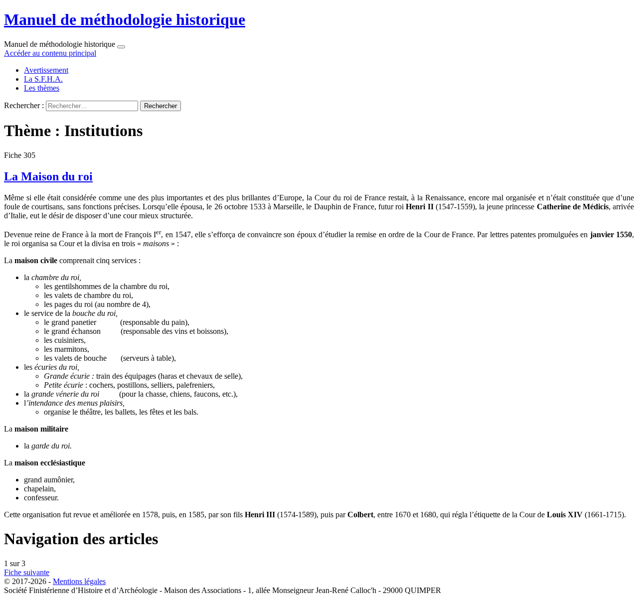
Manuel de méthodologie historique (124, 19)
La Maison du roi (48, 176)
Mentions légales (79, 581)
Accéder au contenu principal (50, 53)
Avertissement (46, 70)
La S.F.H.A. (43, 79)
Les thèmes (41, 88)
